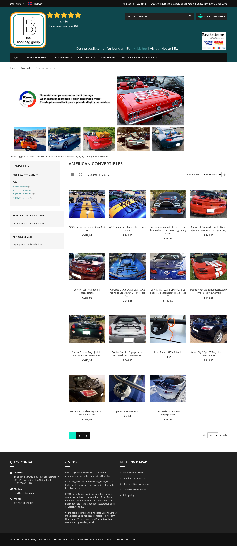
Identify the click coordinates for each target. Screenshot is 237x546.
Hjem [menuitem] (17, 57)
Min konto (128, 3)
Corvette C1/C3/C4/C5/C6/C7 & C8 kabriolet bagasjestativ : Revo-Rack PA (168, 293)
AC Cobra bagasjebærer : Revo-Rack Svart (127, 228)
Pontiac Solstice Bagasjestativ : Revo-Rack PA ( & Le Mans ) (87, 354)
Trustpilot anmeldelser (134, 489)
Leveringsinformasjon (133, 478)
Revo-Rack (25, 67)
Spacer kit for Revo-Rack (127, 411)
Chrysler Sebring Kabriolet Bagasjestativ (87, 291)
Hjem (12, 67)
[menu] (118, 57)
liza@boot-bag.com (24, 493)
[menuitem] (38, 57)
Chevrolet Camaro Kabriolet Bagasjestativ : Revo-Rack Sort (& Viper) (208, 228)
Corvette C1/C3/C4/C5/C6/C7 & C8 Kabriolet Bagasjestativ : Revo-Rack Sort (127, 293)
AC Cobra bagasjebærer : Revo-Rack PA (87, 228)
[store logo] (28, 30)
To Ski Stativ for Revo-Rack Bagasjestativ (168, 413)
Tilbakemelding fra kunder (135, 483)
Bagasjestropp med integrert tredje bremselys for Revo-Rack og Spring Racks (168, 230)
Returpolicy (128, 495)
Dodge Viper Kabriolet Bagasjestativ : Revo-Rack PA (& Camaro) (208, 291)
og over (23, 197)
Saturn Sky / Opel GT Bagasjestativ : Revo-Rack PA (208, 354)
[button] (17, 3)
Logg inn (141, 3)
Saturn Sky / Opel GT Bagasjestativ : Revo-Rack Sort (87, 413)
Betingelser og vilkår (132, 472)
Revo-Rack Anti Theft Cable (168, 352)
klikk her (140, 48)
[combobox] (159, 16)
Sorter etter (193, 174)
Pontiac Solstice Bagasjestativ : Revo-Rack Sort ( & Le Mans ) (127, 354)
